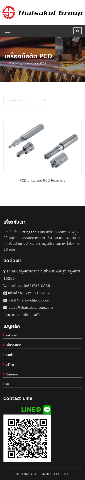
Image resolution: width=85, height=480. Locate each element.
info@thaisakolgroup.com (29, 300)
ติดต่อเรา (12, 374)
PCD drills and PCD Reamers (42, 180)
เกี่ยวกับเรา (13, 345)
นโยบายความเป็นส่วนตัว (21, 314)
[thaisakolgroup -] (42, 12)
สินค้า (15, 63)
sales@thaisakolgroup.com (31, 307)
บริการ (10, 364)
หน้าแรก (11, 335)
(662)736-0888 (37, 285)
